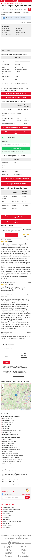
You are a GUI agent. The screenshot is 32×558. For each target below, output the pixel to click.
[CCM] (23, 547)
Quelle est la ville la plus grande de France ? (17, 216)
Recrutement (16, 537)
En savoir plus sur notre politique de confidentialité (12, 151)
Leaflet (11, 409)
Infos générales (6, 50)
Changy (3, 14)
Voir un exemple (25, 494)
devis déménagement (10, 90)
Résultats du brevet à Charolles (10, 480)
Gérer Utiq (17, 538)
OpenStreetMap (22, 409)
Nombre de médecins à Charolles (11, 449)
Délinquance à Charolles (8, 443)
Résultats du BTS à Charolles (9, 482)
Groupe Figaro (10, 540)
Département (6, 30)
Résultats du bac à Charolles (9, 478)
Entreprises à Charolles (8, 469)
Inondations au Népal (8, 507)
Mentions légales (24, 538)
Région (5, 32)
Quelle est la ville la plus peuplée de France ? (17, 132)
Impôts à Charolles (7, 451)
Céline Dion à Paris (7, 525)
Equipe (12, 535)
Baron (4, 426)
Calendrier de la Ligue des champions (12, 521)
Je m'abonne (15, 148)
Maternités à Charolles (8, 467)
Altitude (19, 30)
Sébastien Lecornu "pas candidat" (11, 509)
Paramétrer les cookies (9, 538)
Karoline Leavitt (6, 515)
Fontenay (9, 12)
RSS (11, 537)
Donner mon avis (11, 235)
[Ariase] (8, 556)
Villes (5, 3)
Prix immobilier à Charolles (9, 471)
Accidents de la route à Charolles (10, 457)
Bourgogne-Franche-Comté (22, 61)
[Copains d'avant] (8, 553)
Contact (29, 535)
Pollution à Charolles (7, 445)
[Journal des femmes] (8, 547)
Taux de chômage (6, 123)
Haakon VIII (5, 523)
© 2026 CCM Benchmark (19, 540)
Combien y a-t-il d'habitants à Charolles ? (17, 127)
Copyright (16, 485)
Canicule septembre (7, 511)
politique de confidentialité (18, 376)
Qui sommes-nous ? (5, 535)
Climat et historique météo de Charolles (13, 455)
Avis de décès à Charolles (9, 441)
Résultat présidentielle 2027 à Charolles (12, 476)
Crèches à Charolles (7, 465)
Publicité (24, 535)
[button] (16, 395)
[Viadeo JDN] (23, 553)
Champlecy (25, 12)
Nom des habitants (7, 34)
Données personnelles (24, 537)
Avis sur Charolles (21, 32)
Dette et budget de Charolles (10, 453)
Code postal (6, 28)
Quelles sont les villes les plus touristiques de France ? (17, 184)
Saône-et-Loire (12, 3)
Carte (18, 34)
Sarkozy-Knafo (6, 519)
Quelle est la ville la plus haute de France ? (17, 221)
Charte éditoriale (18, 535)
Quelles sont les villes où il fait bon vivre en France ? (17, 179)
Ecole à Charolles (6, 463)
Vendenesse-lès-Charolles (9, 430)
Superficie (19, 28)
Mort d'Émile (5, 517)
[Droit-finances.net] (23, 550)
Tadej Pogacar (6, 513)
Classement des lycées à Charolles (11, 461)
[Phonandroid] (23, 556)
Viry (3, 428)
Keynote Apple (6, 527)
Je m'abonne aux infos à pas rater (15, 17)
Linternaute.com (7, 494)
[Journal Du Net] (8, 550)
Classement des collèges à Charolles (12, 459)
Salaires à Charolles (7, 439)
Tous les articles (6, 537)
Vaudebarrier (17, 12)
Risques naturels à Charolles (9, 447)
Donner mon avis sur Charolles (17, 93)
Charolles (19, 3)
